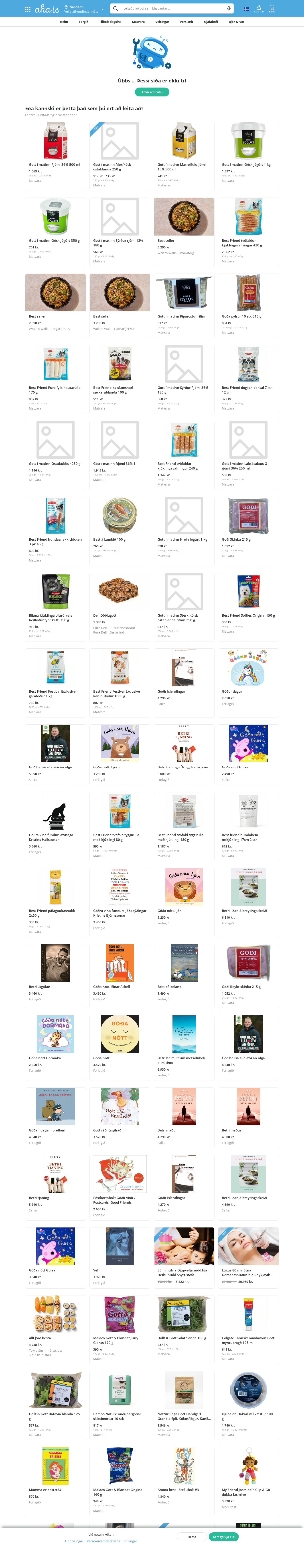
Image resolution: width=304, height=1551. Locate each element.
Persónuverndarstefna (103, 1541)
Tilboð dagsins (110, 22)
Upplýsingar (74, 1541)
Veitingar (162, 22)
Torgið (84, 22)
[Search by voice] (229, 8)
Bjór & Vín (236, 22)
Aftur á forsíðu (152, 92)
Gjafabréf (211, 22)
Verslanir (186, 22)
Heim (64, 22)
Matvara (138, 22)
